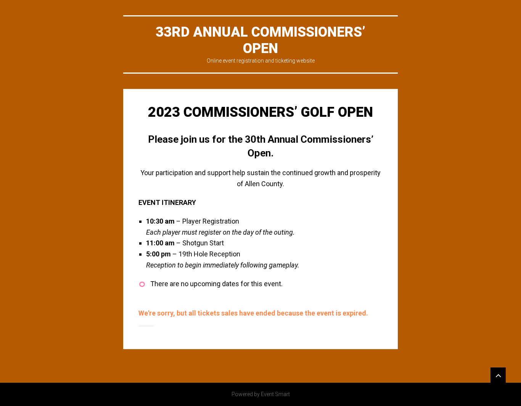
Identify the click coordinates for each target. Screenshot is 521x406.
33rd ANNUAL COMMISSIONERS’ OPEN (260, 40)
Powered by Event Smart (261, 394)
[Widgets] (498, 375)
